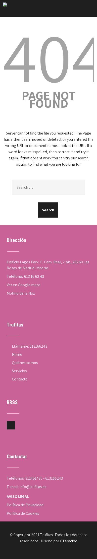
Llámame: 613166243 (29, 346)
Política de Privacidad (25, 505)
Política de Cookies (23, 513)
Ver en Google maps (24, 284)
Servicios (19, 370)
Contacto (20, 379)
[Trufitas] (5, 5)
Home (17, 354)
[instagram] (11, 425)
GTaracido (68, 541)
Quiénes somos (25, 362)
